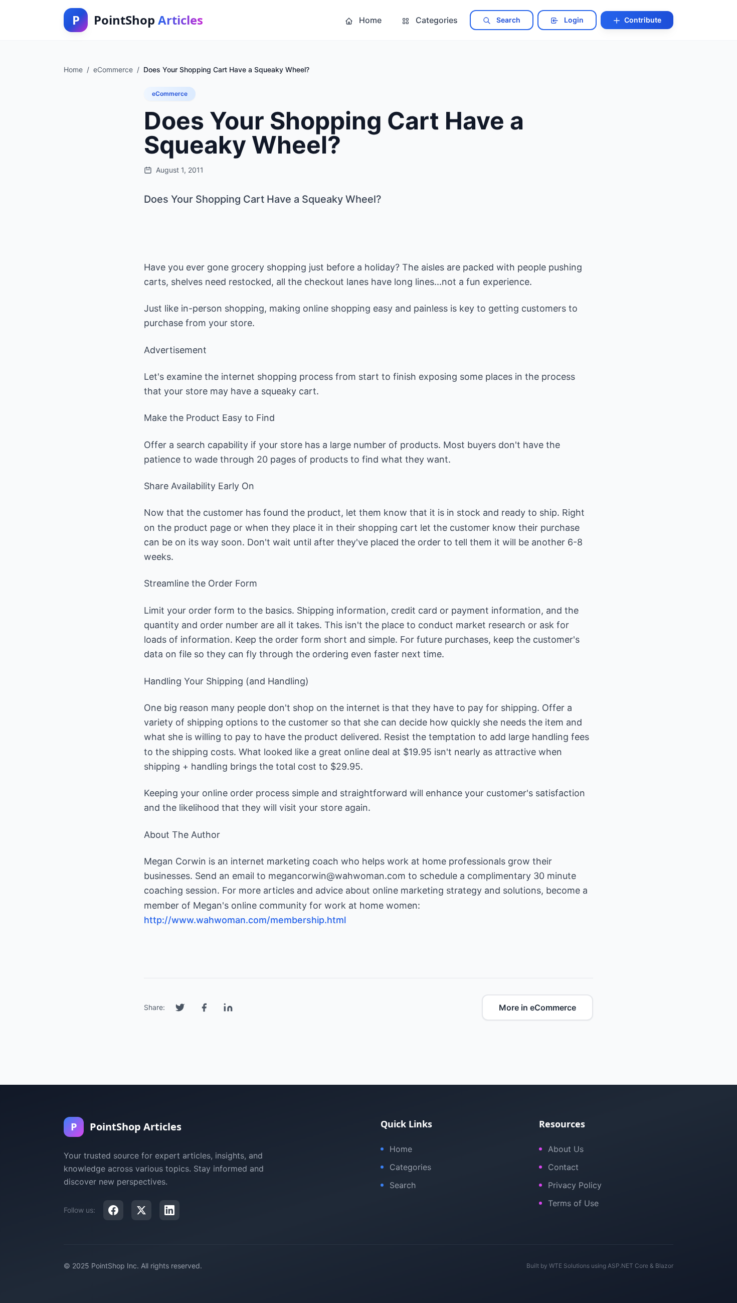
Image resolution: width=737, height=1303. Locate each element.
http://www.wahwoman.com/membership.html (245, 920)
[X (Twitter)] (141, 1210)
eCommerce (170, 93)
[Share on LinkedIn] (228, 1007)
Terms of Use (573, 1203)
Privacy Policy (575, 1185)
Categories (436, 20)
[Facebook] (113, 1210)
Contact (563, 1167)
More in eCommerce (537, 1007)
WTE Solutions (569, 1265)
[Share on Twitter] (180, 1007)
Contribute (642, 20)
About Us (566, 1149)
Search (507, 20)
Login (573, 20)
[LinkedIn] (169, 1210)
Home (369, 20)
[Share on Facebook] (204, 1007)
